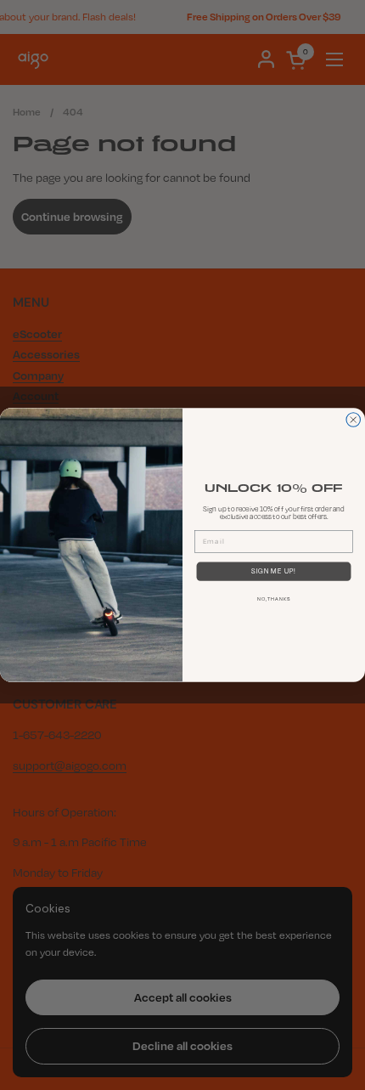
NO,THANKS (273, 599)
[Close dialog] (353, 420)
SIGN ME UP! (273, 570)
